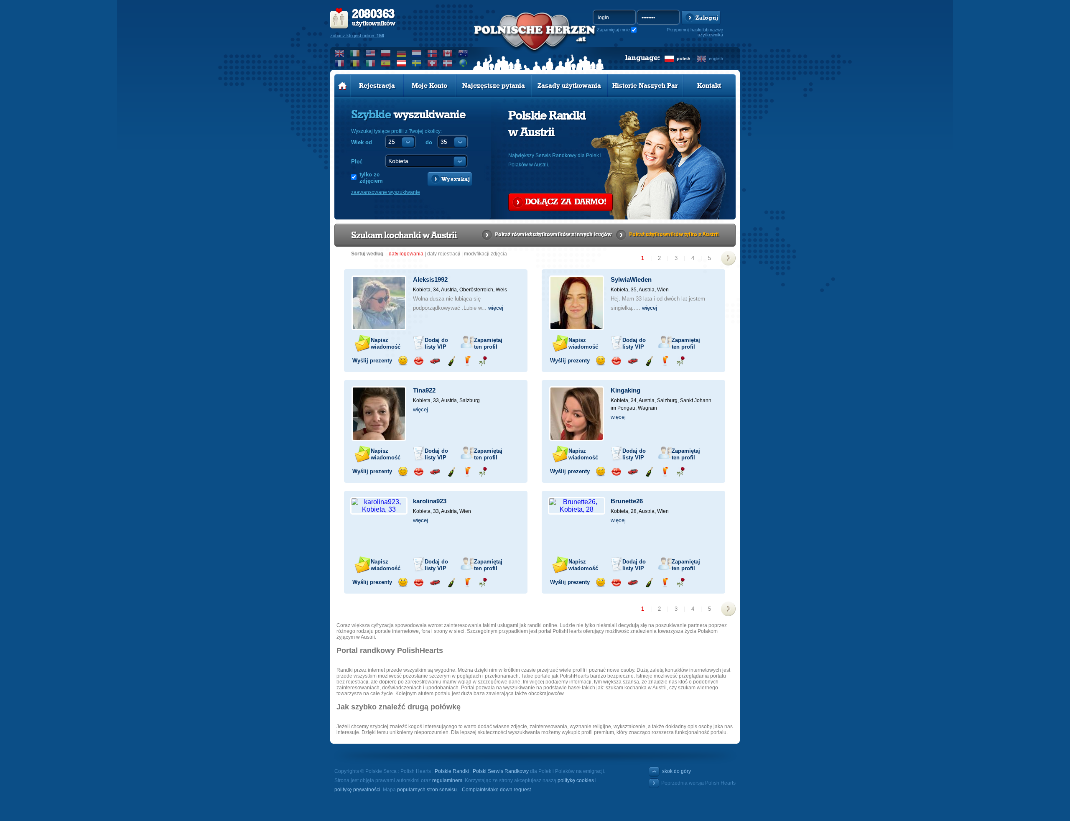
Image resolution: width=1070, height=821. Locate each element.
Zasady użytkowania (569, 85)
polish (683, 58)
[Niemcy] (401, 53)
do (428, 142)
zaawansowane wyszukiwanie (385, 192)
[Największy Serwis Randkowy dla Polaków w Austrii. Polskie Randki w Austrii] (535, 42)
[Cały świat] (463, 63)
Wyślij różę (483, 361)
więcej (495, 308)
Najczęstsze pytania (493, 85)
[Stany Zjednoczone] (370, 53)
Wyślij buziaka (418, 361)
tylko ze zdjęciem (371, 177)
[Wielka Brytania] (339, 53)
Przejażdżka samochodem (435, 361)
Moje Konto (429, 85)
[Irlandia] (355, 53)
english (716, 58)
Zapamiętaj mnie (613, 29)
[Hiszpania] (386, 63)
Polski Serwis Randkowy (501, 771)
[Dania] (448, 63)
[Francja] (339, 63)
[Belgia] (355, 63)
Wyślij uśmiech (403, 361)
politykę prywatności (357, 790)
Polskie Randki (452, 771)
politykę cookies (576, 780)
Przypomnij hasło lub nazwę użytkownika (695, 32)
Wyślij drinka (467, 361)
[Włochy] (370, 63)
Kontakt (709, 85)
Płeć (356, 161)
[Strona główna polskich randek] (342, 85)
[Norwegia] (432, 53)
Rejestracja (377, 85)
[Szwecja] (417, 63)
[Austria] (401, 63)
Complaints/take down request (496, 790)
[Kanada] (448, 53)
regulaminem (447, 780)
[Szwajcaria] (432, 63)
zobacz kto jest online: (357, 35)
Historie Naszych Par (645, 85)
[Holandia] (417, 53)
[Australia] (463, 53)
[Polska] (386, 53)
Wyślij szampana (451, 361)
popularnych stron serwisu (427, 790)
